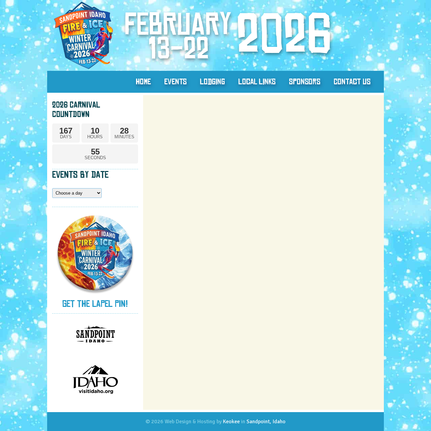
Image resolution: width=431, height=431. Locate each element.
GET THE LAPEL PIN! (95, 304)
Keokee (231, 421)
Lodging (212, 81)
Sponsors (304, 81)
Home (143, 81)
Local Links (256, 81)
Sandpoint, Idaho (266, 421)
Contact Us (352, 81)
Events (175, 81)
